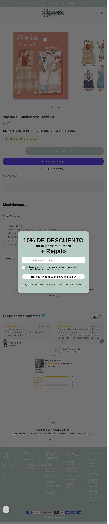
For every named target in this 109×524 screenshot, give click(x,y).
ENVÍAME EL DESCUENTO (53, 276)
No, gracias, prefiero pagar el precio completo (53, 284)
